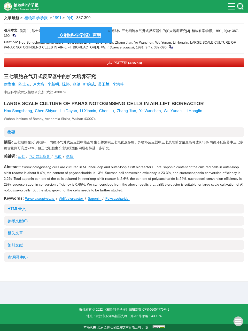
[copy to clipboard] (171, 47)
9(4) (70, 18)
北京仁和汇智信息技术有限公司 (119, 327)
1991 (57, 18)
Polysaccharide (117, 198)
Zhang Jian (126, 111)
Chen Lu (106, 111)
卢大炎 (39, 84)
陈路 (66, 84)
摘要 (11, 132)
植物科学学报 (36, 18)
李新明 (53, 84)
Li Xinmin (88, 111)
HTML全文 (17, 209)
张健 (76, 84)
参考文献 (18, 221)
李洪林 (118, 84)
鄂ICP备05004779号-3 (153, 309)
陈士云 (24, 84)
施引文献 (15, 245)
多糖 (70, 156)
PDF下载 (128, 63)
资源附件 (18, 257)
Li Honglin (193, 111)
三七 (21, 156)
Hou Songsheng (18, 111)
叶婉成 (89, 84)
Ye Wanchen (150, 111)
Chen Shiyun (46, 111)
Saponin (94, 198)
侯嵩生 (10, 84)
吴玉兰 (103, 84)
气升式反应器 (40, 156)
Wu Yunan (173, 111)
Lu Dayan (68, 111)
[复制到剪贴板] (14, 35)
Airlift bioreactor (71, 198)
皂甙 (58, 156)
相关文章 (15, 233)
